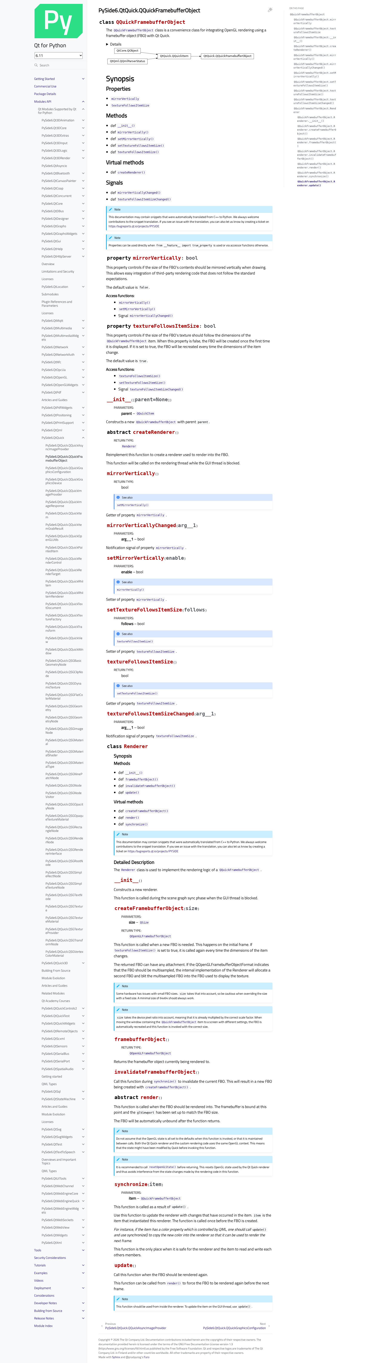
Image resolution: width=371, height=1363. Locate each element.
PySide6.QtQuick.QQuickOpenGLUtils (64, 538)
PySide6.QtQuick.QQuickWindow (64, 651)
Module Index (43, 1325)
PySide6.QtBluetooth (56, 173)
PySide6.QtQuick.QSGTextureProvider (64, 931)
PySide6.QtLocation (55, 286)
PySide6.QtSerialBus (55, 1053)
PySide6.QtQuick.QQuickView (64, 640)
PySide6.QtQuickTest (56, 1015)
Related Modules (53, 993)
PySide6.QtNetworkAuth (58, 354)
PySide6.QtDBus (53, 211)
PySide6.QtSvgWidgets (57, 1136)
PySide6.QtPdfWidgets (57, 407)
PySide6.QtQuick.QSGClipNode (64, 673)
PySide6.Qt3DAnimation (58, 120)
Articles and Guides (54, 399)
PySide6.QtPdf (51, 392)
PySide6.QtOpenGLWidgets (60, 384)
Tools (37, 1250)
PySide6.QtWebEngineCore (60, 1193)
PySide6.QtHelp (52, 248)
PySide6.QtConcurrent (56, 195)
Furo (146, 1357)
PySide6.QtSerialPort (56, 1061)
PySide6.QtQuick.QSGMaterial (64, 742)
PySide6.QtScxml (53, 1038)
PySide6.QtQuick (53, 437)
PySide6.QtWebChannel (58, 1185)
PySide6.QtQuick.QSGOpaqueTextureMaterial (64, 817)
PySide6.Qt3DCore (54, 127)
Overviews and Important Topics (59, 1161)
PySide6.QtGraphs (54, 226)
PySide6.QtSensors (54, 1046)
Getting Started (44, 78)
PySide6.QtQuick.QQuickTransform (64, 628)
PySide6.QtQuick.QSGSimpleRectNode (64, 874)
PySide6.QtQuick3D (55, 963)
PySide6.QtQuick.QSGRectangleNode (64, 829)
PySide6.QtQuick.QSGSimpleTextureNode (64, 885)
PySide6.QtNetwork (55, 347)
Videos (38, 1280)
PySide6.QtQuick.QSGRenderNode (64, 840)
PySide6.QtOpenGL (54, 377)
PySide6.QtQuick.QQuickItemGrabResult (64, 526)
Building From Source (56, 970)
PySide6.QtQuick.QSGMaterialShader (64, 753)
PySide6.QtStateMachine (59, 1098)
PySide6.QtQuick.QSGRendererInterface (64, 851)
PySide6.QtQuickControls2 (59, 1008)
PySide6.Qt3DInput (54, 142)
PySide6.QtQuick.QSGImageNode (64, 730)
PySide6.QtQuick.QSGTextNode (64, 896)
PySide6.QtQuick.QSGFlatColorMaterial (64, 696)
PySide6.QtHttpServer (56, 256)
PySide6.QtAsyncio (54, 165)
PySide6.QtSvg (51, 1129)
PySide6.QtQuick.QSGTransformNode (64, 942)
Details (115, 44)
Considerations (44, 1295)
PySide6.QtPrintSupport (58, 422)
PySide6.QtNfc (51, 362)
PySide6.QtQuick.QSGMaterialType (64, 764)
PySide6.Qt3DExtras (55, 135)
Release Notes (44, 1318)
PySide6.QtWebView (55, 1227)
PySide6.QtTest (52, 1144)
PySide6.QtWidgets (55, 1235)
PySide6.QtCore (52, 203)
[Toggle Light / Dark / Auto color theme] (270, 10)
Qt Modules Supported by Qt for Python (57, 111)
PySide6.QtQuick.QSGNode (64, 785)
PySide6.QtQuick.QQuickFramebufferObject (64, 458)
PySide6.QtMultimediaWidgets (60, 337)
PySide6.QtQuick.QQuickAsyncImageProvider (64, 447)
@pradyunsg (133, 1357)
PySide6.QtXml (52, 1242)
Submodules (50, 294)
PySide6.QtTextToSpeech (58, 1152)
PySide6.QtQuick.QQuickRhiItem (64, 583)
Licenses (47, 278)
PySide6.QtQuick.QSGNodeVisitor (64, 794)
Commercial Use (45, 86)
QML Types (49, 1083)
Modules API (42, 101)
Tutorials (40, 1265)
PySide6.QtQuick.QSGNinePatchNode (64, 775)
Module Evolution (53, 978)
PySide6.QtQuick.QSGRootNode (64, 862)
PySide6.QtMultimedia (57, 328)
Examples (40, 1272)
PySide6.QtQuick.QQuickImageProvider (64, 492)
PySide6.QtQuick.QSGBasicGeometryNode (64, 662)
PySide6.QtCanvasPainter (59, 180)
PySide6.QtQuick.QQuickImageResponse (64, 503)
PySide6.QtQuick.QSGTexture (64, 908)
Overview (48, 263)
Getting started (52, 1076)
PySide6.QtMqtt (52, 320)
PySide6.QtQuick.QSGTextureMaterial (64, 919)
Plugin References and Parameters (57, 303)
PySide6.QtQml (52, 430)
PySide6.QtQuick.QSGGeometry (64, 708)
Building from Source (48, 1310)
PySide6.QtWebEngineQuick (60, 1200)
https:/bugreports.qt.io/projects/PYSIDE (134, 226)
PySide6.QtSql (51, 1091)
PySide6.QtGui (51, 241)
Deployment (42, 1287)
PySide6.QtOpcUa (54, 369)
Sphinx (116, 1357)
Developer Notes (45, 1302)
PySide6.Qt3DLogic (54, 150)
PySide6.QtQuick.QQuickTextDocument (64, 605)
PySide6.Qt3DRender (56, 158)
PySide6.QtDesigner (55, 218)
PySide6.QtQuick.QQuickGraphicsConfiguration (64, 469)
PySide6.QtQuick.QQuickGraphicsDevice (64, 481)
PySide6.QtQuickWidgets (58, 1023)
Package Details (45, 93)
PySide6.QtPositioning (56, 415)
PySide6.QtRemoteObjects (60, 1031)
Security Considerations (50, 1257)
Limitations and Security (58, 271)
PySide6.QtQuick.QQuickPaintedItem (64, 549)
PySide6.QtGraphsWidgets (59, 233)
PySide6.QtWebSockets (57, 1219)
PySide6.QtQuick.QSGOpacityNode (64, 806)
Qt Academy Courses (56, 1000)
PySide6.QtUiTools (54, 1178)
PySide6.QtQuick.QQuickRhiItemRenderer (64, 594)
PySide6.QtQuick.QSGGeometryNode (64, 719)
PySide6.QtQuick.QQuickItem (64, 515)
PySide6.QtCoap (52, 188)
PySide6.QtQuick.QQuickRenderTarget (64, 571)
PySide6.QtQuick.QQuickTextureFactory (64, 617)
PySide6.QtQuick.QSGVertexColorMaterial (64, 953)
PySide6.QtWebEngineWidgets (60, 1210)
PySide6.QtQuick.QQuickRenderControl (64, 560)
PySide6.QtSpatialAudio (57, 1068)
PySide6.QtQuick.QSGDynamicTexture (63, 685)
